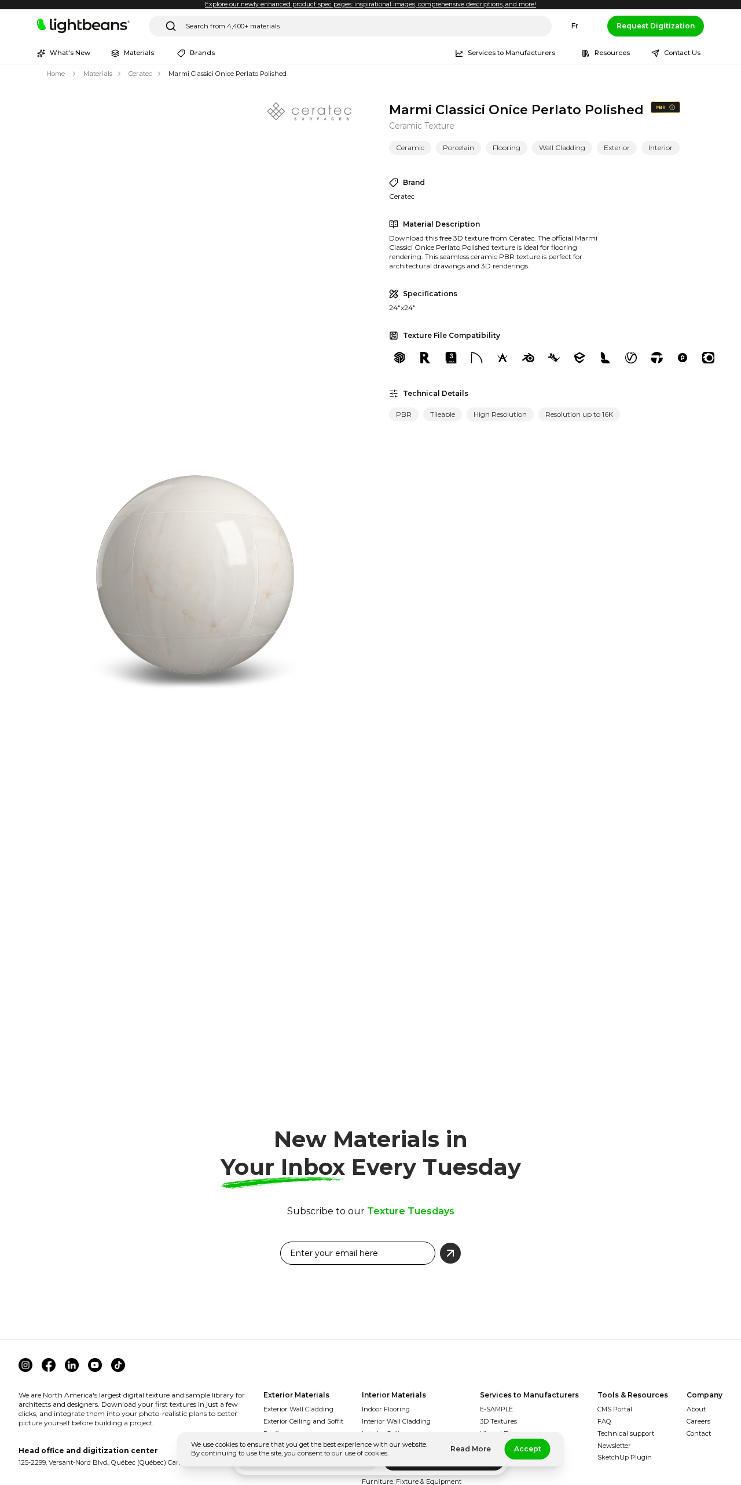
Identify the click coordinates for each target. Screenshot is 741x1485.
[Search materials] (170, 26)
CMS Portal (614, 1409)
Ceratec (140, 74)
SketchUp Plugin (624, 1457)
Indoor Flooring (386, 1409)
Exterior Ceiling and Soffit (303, 1421)
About (696, 1409)
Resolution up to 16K (579, 414)
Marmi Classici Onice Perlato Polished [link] (227, 74)
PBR (404, 414)
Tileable (442, 414)
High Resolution (500, 414)
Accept (527, 1448)
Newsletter (614, 1446)
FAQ (604, 1421)
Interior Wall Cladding (396, 1421)
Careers (698, 1421)
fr (574, 25)
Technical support (625, 1433)
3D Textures (498, 1421)
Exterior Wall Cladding (298, 1409)
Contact (699, 1433)
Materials (97, 74)
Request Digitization (656, 25)
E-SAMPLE (496, 1409)
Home (55, 74)
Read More (470, 1448)
